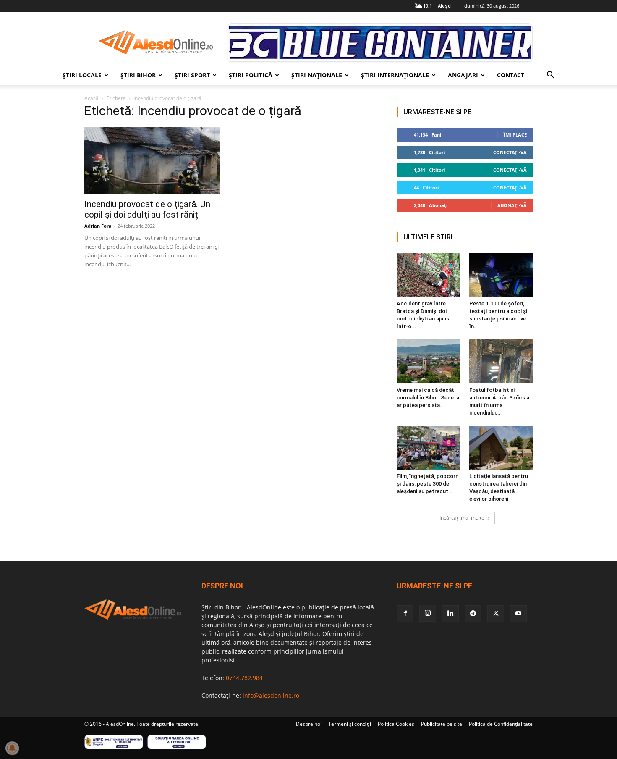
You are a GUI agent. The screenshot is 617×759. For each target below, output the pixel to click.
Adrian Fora (98, 226)
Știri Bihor (138, 75)
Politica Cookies (396, 723)
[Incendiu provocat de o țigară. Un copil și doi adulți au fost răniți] (152, 160)
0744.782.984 (244, 678)
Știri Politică (250, 75)
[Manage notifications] (12, 748)
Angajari (463, 75)
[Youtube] (518, 613)
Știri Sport (192, 75)
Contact (510, 75)
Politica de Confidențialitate (501, 723)
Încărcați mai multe (461, 517)
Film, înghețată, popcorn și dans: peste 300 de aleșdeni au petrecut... (427, 483)
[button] (550, 76)
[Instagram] (427, 613)
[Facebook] (405, 613)
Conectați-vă (510, 152)
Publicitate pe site (441, 723)
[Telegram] (473, 613)
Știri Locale (82, 75)
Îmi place (515, 134)
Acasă (91, 98)
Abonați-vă (512, 205)
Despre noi (309, 723)
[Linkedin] (450, 613)
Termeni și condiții (349, 723)
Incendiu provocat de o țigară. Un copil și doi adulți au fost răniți (147, 209)
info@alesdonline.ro (271, 695)
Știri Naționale (316, 75)
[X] (495, 613)
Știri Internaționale (395, 75)
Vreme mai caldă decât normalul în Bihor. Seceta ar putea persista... (428, 397)
